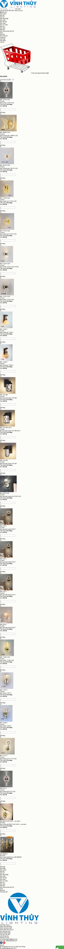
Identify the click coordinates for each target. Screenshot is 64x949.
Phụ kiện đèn (4, 36)
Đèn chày (2, 28)
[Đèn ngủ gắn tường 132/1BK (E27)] (7, 426)
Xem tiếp (2, 868)
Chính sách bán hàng (6, 926)
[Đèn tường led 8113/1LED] (6, 787)
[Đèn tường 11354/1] (6, 721)
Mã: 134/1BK (4, 395)
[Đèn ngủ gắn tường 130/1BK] (8, 459)
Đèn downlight (4, 18)
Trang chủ (3, 37)
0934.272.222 (19, 10)
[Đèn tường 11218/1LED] (7, 295)
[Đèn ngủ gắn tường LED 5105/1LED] (8, 491)
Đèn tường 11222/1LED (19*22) (9, 267)
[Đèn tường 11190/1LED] (7, 655)
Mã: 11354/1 (4, 723)
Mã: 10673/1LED (5, 165)
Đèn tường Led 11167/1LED (8, 234)
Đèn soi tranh (4, 25)
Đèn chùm (3, 23)
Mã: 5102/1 (3, 559)
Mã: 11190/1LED (5, 657)
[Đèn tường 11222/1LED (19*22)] (6, 262)
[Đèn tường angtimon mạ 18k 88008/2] (7, 852)
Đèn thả (2, 15)
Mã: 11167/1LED (5, 231)
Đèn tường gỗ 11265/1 (6, 332)
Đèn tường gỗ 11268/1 (6, 365)
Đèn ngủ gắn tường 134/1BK (8, 398)
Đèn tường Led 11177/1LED (8, 759)
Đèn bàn (2, 29)
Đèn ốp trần (3, 21)
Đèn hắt (2, 17)
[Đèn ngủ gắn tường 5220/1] (6, 623)
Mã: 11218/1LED (5, 296)
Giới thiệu (2, 39)
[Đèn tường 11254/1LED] (6, 98)
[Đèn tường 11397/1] (6, 688)
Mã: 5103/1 (3, 526)
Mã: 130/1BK (4, 460)
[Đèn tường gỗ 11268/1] (6, 360)
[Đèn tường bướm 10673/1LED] (7, 163)
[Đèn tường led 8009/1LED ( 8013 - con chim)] (6, 819)
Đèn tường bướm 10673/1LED (9, 168)
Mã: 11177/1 (4, 755)
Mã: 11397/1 (4, 690)
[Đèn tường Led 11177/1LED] (7, 754)
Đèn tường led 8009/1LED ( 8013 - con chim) (13, 824)
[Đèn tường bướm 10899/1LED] (8, 131)
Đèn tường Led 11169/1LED (8, 201)
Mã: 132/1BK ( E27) (5, 427)
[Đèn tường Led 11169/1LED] (7, 196)
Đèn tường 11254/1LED (7, 103)
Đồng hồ (2, 34)
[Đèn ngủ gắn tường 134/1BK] (7, 393)
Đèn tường (3, 14)
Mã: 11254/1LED (5, 99)
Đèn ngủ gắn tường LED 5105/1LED (10, 496)
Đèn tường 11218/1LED (7, 299)
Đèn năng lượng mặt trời (7, 31)
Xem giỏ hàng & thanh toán (40, 73)
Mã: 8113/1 (3, 788)
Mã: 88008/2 (4, 854)
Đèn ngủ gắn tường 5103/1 (8, 529)
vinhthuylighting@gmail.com (9, 939)
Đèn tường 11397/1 (6, 693)
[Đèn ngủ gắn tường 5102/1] (6, 557)
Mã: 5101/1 (3, 591)
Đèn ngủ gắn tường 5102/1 (8, 562)
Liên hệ (2, 42)
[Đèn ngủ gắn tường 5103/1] (6, 524)
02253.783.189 (9, 10)
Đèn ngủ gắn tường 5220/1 (8, 627)
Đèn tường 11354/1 (6, 726)
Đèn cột (2, 26)
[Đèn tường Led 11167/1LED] (7, 229)
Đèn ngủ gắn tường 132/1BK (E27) (10, 431)
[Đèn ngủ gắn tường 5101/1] (6, 590)
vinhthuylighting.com (7, 948)
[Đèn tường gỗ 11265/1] (6, 327)
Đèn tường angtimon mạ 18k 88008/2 (11, 857)
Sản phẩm (3, 40)
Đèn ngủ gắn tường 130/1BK (8, 463)
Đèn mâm (3, 20)
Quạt (1, 32)
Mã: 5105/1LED (4, 493)
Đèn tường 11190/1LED (7, 660)
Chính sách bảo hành (6, 928)
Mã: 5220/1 (3, 624)
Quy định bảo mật (5, 931)
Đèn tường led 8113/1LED (7, 791)
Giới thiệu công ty (5, 925)
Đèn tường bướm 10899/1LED (9, 135)
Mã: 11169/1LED (5, 198)
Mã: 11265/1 (4, 329)
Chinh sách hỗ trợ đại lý (7, 929)
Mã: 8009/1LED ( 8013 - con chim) (10, 821)
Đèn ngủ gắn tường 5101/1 (8, 595)
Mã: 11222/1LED (5, 263)
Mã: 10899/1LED (5, 132)
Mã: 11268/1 (4, 362)
